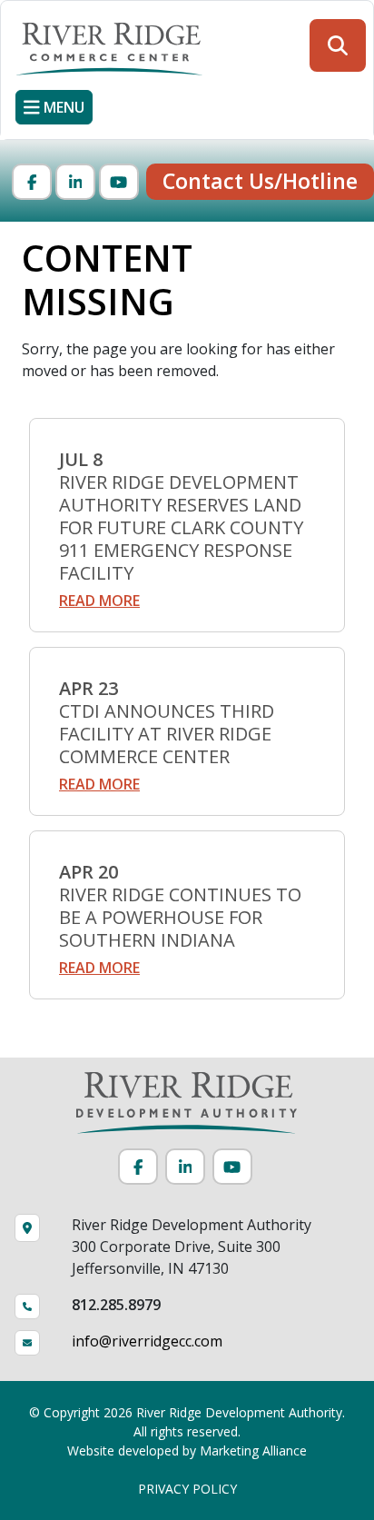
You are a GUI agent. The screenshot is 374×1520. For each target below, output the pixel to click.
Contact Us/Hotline (260, 180)
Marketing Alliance (253, 1450)
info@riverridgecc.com (147, 1341)
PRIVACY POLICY (187, 1488)
